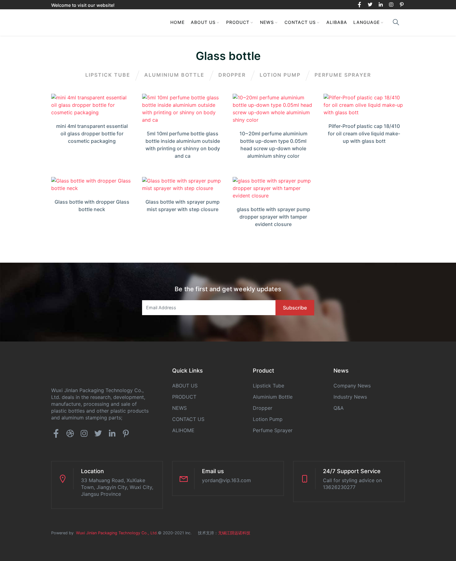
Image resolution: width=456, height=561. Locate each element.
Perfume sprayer (343, 75)
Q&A (338, 408)
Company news (352, 385)
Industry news (350, 397)
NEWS (267, 22)
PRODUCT (237, 22)
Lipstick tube (107, 75)
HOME (177, 22)
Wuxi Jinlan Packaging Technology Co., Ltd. (116, 533)
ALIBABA (336, 22)
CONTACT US (300, 22)
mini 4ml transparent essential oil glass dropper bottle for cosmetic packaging (92, 133)
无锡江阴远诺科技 (234, 533)
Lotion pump (280, 75)
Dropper (232, 75)
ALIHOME (183, 430)
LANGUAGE (366, 22)
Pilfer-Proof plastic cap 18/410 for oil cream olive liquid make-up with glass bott (364, 133)
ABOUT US (203, 22)
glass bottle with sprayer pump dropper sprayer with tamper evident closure (273, 216)
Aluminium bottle (174, 75)
